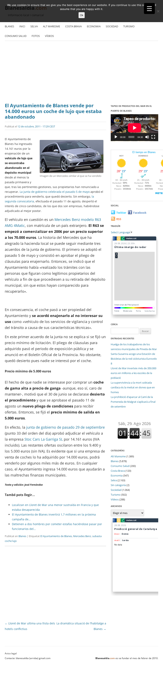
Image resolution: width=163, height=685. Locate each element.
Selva (34, 26)
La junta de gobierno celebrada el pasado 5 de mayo (55, 192)
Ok (81, 15)
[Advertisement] (81, 73)
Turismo (129, 26)
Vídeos (49, 36)
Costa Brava (73, 26)
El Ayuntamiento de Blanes (56, 536)
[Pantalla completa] (153, 137)
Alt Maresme (51, 26)
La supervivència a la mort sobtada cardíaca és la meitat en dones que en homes (133, 387)
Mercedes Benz (82, 536)
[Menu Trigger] (149, 8)
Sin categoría (118, 485)
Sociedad (112, 26)
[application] (134, 127)
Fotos (36, 36)
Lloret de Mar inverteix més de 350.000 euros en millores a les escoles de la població (133, 373)
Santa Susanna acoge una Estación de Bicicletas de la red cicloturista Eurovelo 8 (134, 358)
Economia (94, 26)
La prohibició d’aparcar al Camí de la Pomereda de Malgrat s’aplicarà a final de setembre (133, 401)
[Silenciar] (147, 137)
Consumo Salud (15, 36)
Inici (22, 26)
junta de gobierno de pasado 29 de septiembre (65, 427)
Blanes (9, 26)
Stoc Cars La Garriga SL (43, 439)
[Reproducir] (116, 137)
